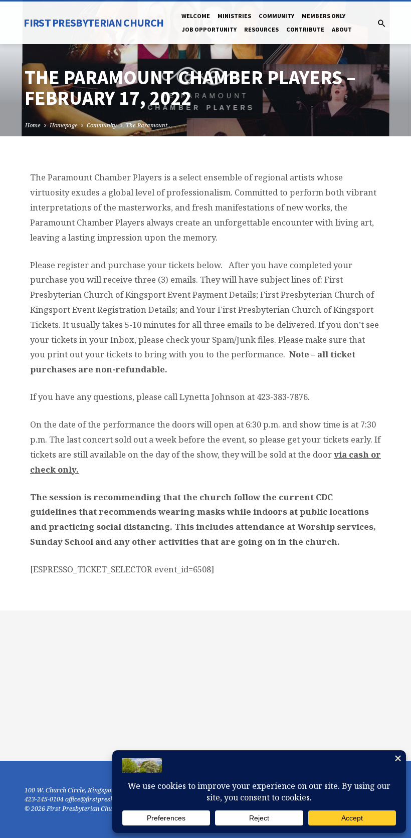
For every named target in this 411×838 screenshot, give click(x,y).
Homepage (64, 125)
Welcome (195, 16)
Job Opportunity (209, 29)
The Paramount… (149, 125)
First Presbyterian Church (93, 23)
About (342, 29)
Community (276, 16)
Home (33, 125)
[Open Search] (381, 23)
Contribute (305, 29)
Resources (261, 29)
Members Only (323, 16)
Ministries (234, 16)
